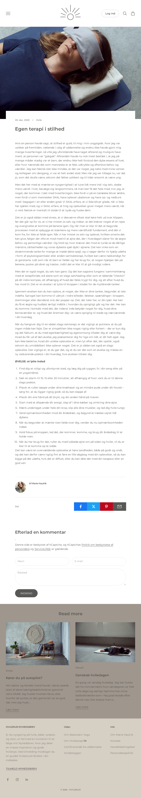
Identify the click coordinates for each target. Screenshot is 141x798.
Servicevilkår (43, 549)
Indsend (26, 593)
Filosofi (79, 667)
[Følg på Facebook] (8, 779)
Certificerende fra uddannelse (83, 747)
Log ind (110, 13)
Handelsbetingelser (122, 747)
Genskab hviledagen (92, 675)
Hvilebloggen (72, 753)
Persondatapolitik (121, 753)
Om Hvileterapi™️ (75, 740)
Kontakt (115, 740)
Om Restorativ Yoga (77, 734)
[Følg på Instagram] (17, 779)
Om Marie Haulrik (121, 734)
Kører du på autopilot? (24, 678)
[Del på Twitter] (93, 506)
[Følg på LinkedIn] (27, 779)
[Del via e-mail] (119, 506)
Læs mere (12, 709)
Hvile (39, 120)
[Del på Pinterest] (106, 506)
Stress (9, 670)
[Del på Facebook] (80, 506)
